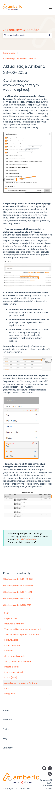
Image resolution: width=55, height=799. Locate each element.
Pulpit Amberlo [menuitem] (11, 618)
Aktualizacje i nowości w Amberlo (19, 58)
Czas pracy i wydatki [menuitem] (14, 656)
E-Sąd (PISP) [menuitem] (10, 677)
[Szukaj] (49, 35)
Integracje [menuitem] (9, 693)
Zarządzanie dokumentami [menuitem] (17, 661)
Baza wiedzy (9, 53)
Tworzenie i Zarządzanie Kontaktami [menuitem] (22, 629)
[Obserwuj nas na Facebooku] (50, 768)
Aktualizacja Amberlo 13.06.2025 (17, 605)
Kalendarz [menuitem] (9, 650)
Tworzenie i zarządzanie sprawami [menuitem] (21, 634)
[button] (50, 694)
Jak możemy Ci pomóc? (21, 30)
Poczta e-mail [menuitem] (11, 666)
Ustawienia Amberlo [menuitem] (14, 623)
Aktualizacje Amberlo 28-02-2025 (18, 585)
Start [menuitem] (6, 613)
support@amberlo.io (25, 539)
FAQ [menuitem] (6, 688)
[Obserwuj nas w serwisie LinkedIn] (44, 768)
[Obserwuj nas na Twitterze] (50, 774)
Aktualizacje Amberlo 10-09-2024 (18, 598)
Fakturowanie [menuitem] (11, 639)
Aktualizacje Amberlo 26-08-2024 (18, 579)
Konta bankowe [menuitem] (12, 645)
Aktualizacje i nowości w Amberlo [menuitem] (20, 683)
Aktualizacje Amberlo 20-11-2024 (17, 592)
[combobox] (25, 35)
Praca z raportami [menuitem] (13, 672)
